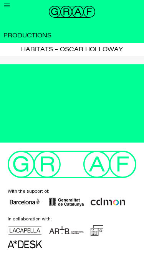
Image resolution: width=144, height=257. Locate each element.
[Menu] (7, 5)
